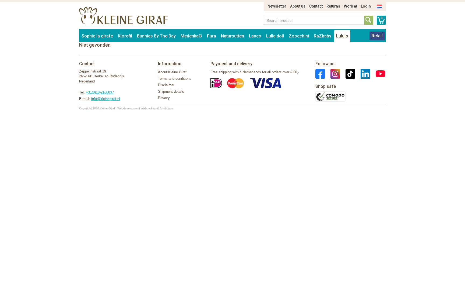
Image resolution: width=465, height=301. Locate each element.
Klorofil (125, 36)
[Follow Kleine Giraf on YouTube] (377, 73)
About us (297, 6)
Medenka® (191, 36)
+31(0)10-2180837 (100, 92)
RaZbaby (322, 36)
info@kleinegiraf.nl (105, 99)
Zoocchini (299, 36)
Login (366, 6)
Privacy (164, 98)
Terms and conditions (174, 79)
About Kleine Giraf (172, 72)
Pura (211, 36)
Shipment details (171, 91)
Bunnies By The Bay (156, 36)
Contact (316, 6)
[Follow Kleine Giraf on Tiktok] (347, 73)
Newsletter (276, 6)
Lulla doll (275, 36)
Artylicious (166, 108)
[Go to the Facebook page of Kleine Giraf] (320, 73)
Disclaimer (166, 85)
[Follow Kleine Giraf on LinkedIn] (362, 73)
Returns (333, 6)
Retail (377, 35)
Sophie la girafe (97, 36)
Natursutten (232, 36)
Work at (350, 6)
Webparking (148, 108)
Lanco (255, 36)
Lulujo (342, 36)
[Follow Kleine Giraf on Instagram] (332, 73)
